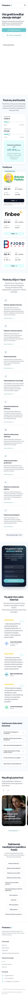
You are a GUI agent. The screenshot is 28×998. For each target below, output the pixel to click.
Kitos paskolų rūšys (14, 535)
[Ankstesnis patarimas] (4, 790)
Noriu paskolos (13, 895)
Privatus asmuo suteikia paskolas (12, 883)
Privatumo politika (7, 964)
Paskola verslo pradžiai (13, 873)
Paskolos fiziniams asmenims (13, 914)
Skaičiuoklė (5, 950)
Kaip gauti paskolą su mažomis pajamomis (13, 889)
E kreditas (13, 900)
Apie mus (4, 945)
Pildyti (13, 200)
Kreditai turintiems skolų (14, 877)
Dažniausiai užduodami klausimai (10, 953)
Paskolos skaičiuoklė (15, 35)
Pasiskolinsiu (7, 116)
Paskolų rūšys (5, 948)
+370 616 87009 (9, 978)
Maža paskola (13, 909)
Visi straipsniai (12, 830)
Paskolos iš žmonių (13, 863)
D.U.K (3, 961)
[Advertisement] (14, 80)
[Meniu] (24, 5)
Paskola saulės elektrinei (14, 868)
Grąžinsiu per (7, 128)
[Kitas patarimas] (8, 790)
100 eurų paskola (13, 904)
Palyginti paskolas (15, 30)
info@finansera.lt (9, 975)
